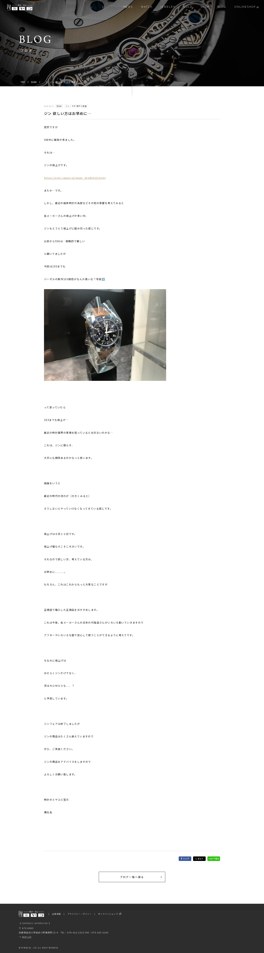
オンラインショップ (108, 913)
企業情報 (56, 913)
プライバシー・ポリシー (79, 913)
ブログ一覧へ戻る (132, 877)
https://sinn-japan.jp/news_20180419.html (75, 178)
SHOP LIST (27, 937)
